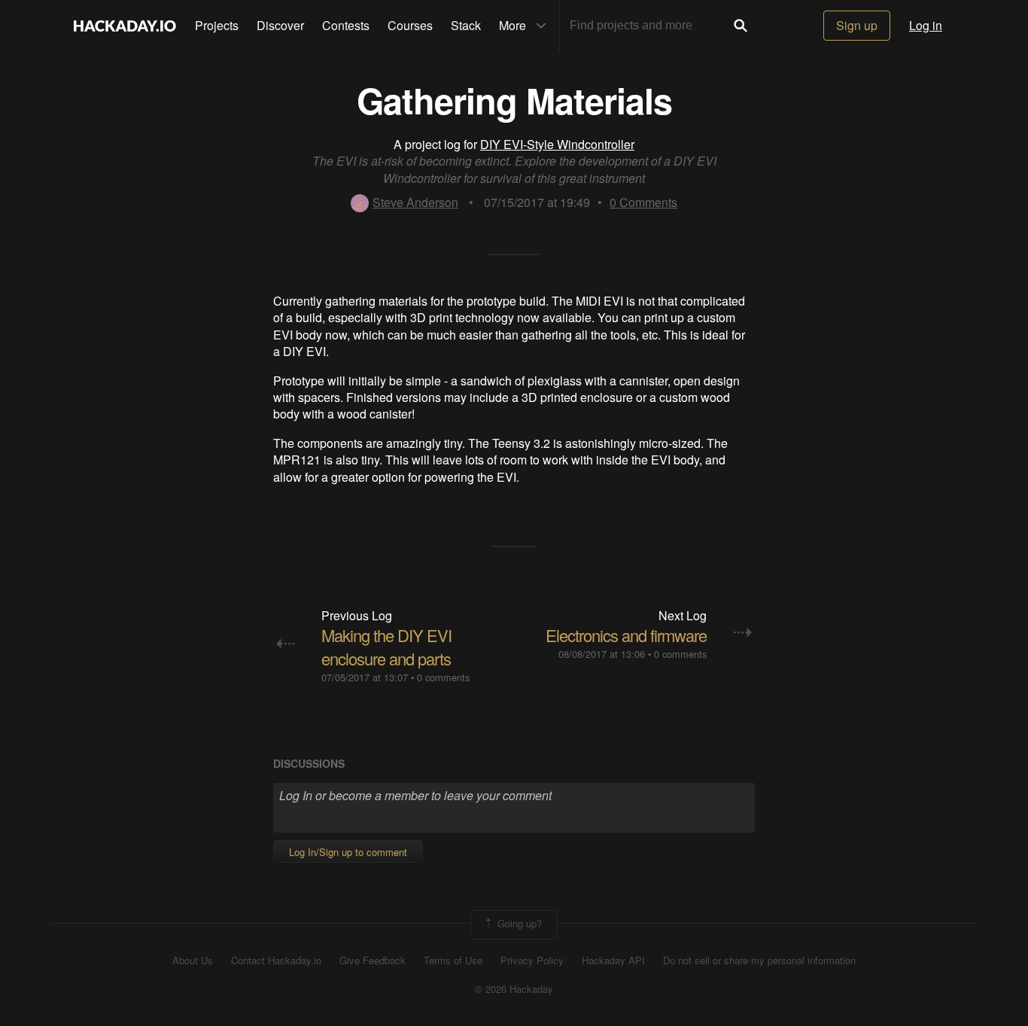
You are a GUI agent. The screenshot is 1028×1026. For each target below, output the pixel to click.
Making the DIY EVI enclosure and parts (386, 646)
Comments (643, 202)
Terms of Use (453, 960)
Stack (466, 25)
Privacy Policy (532, 960)
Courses (410, 25)
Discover (280, 25)
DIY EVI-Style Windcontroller (557, 144)
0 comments (443, 677)
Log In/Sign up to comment (348, 852)
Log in (925, 25)
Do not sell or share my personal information (759, 960)
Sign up (856, 25)
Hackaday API (613, 960)
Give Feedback (372, 960)
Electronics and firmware (626, 635)
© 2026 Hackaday (514, 989)
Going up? (518, 923)
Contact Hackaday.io (276, 960)
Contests (346, 25)
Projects (217, 25)
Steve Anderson (415, 202)
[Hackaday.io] (125, 25)
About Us (192, 960)
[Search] (740, 26)
